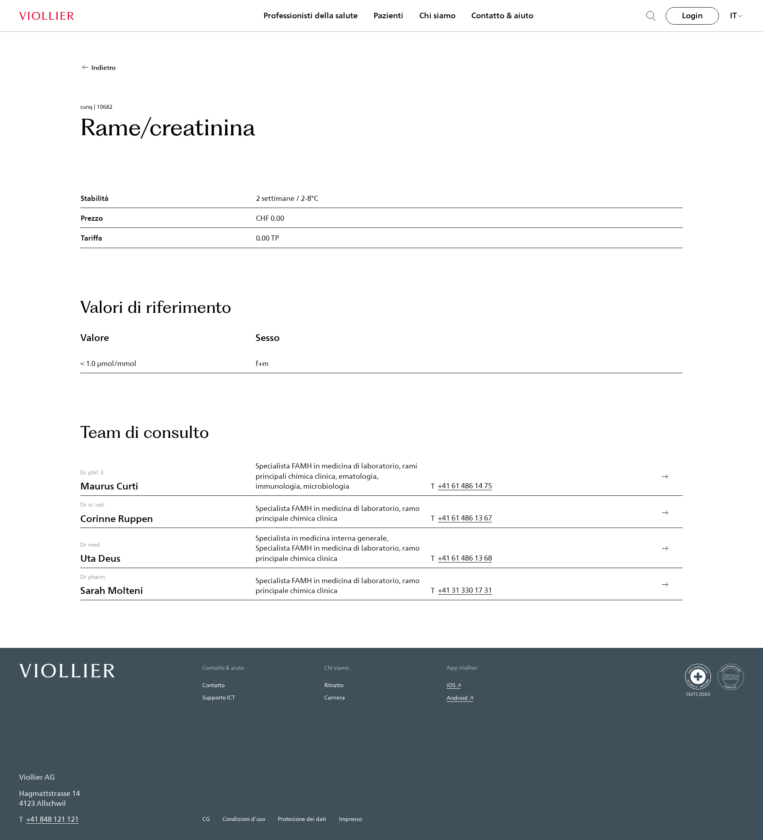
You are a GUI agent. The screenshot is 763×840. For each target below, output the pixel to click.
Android (457, 697)
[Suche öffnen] (651, 16)
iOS (451, 685)
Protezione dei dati (302, 819)
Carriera (334, 697)
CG (206, 819)
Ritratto (333, 685)
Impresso (350, 819)
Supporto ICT (218, 697)
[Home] (46, 16)
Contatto (213, 685)
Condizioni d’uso (244, 819)
